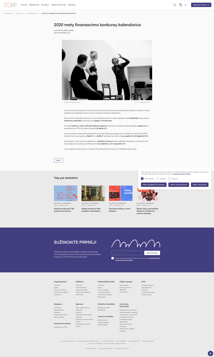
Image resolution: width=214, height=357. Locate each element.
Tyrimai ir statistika (58, 5)
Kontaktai (71, 5)
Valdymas (79, 310)
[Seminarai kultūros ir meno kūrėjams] (121, 193)
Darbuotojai (101, 310)
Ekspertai (79, 317)
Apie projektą (124, 285)
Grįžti (58, 160)
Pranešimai (57, 307)
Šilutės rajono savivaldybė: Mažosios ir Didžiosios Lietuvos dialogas (147, 210)
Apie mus (24, 5)
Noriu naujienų (152, 253)
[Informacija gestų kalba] (180, 5)
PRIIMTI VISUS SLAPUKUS (178, 185)
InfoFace (126, 348)
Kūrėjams (145, 290)
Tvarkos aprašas (81, 287)
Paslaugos (123, 326)
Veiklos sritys (124, 322)
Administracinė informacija (128, 310)
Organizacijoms (32, 13)
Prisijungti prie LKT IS (201, 5)
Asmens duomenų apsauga (128, 312)
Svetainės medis (90, 348)
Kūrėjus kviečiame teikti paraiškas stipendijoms (91, 209)
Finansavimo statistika (61, 292)
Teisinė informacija (125, 324)
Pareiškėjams (34, 5)
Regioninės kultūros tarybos (85, 319)
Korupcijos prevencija (126, 317)
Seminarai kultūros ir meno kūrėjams (119, 209)
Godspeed (108, 348)
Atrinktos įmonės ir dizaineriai (125, 288)
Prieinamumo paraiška (127, 329)
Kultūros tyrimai (103, 320)
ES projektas (124, 292)
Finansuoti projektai (60, 290)
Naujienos (45, 5)
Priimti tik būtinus (199, 185)
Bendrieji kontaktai (104, 307)
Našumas (175, 179)
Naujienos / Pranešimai (62, 203)
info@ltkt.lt (122, 341)
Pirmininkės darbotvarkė (84, 314)
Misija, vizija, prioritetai (83, 307)
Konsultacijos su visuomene (128, 314)
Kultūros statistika (103, 322)
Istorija (78, 322)
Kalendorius (58, 294)
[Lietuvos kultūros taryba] (10, 4)
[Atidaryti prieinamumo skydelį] (210, 353)
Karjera (78, 326)
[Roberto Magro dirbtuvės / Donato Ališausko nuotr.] (107, 70)
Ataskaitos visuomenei (83, 324)
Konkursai (57, 285)
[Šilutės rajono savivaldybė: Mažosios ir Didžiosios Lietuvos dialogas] (148, 193)
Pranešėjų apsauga (126, 319)
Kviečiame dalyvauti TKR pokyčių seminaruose (64, 209)
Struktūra (79, 312)
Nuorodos (123, 331)
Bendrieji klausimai (147, 285)
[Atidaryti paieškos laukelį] (175, 5)
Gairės (56, 287)
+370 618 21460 (108, 341)
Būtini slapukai (149, 179)
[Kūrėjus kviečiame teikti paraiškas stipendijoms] (93, 193)
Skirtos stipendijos (81, 290)
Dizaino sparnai (147, 294)
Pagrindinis (8, 13)
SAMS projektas (103, 325)
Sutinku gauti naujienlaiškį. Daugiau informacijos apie (137, 259)
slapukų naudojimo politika (182, 174)
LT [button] (185, 5)
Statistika (163, 179)
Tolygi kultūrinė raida (148, 292)
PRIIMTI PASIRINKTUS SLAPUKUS (154, 185)
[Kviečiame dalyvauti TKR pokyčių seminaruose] (65, 193)
